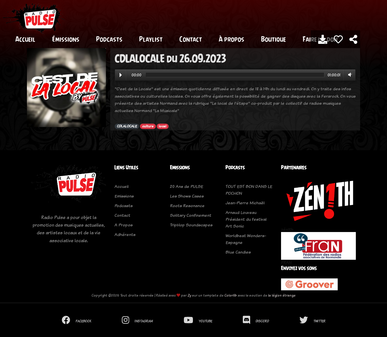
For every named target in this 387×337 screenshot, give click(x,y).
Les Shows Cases (187, 196)
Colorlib (230, 295)
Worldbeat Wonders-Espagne (246, 239)
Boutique (273, 39)
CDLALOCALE (127, 126)
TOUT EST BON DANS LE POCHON (249, 189)
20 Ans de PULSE (186, 186)
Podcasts (109, 39)
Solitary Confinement (190, 215)
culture (148, 126)
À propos (231, 39)
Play (121, 75)
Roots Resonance (187, 206)
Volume (349, 75)
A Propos (123, 225)
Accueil (25, 39)
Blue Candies (238, 252)
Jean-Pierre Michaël (245, 203)
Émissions (65, 39)
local (162, 126)
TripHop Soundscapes (191, 225)
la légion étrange (281, 295)
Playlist (151, 39)
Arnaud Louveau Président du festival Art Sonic (246, 219)
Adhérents (124, 234)
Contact (190, 39)
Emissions (124, 196)
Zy (189, 295)
